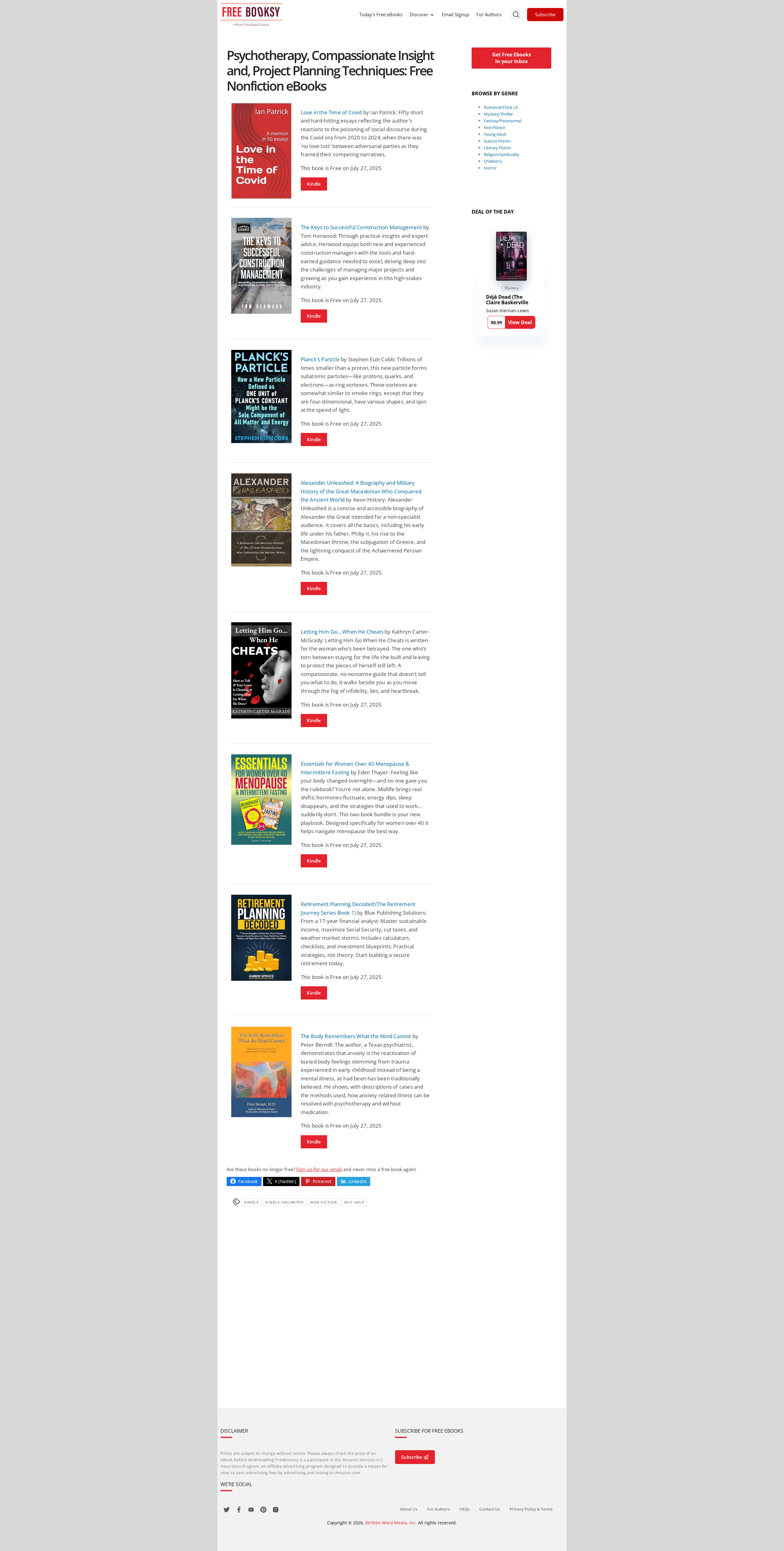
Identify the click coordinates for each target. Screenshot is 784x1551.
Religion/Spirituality (501, 154)
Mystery (511, 287)
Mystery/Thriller (498, 114)
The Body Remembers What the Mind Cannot (356, 1036)
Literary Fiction (497, 147)
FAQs (464, 1509)
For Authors (489, 14)
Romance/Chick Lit (501, 107)
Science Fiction (497, 141)
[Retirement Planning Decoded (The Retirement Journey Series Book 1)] (261, 938)
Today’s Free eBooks (380, 14)
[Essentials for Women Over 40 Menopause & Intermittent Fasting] (261, 799)
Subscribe (545, 14)
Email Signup (455, 14)
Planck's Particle (320, 359)
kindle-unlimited (284, 1202)
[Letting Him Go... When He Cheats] (261, 670)
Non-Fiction (323, 1202)
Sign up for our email (319, 1169)
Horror (490, 168)
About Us (408, 1509)
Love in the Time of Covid (331, 112)
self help (354, 1202)
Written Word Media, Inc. (391, 1523)
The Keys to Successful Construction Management (361, 227)
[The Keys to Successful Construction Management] (261, 265)
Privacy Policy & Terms (531, 1509)
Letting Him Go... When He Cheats (342, 631)
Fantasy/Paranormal (502, 120)
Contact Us (489, 1509)
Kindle (314, 184)
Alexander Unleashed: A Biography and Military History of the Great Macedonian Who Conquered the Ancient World (361, 491)
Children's (493, 161)
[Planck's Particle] (261, 396)
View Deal (520, 322)
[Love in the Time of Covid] (261, 151)
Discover (419, 14)
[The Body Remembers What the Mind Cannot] (261, 1072)
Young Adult (495, 134)
